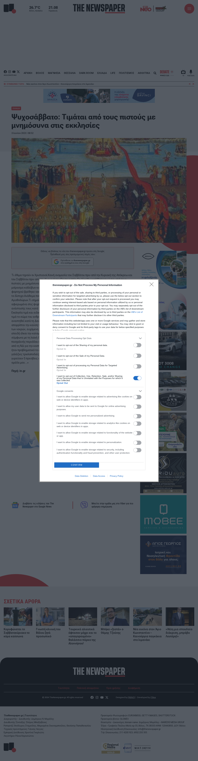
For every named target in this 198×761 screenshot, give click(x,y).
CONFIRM (76, 465)
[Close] (152, 285)
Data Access (99, 476)
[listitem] (99, 338)
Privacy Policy (116, 476)
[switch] (137, 345)
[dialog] (99, 380)
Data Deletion (81, 476)
